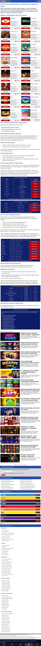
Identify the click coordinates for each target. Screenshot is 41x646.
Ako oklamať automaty (5, 601)
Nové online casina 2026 (5, 531)
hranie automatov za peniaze (22, 216)
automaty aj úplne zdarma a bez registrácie (26, 135)
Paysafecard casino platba (5, 619)
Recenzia (18, 28)
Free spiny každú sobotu (5, 554)
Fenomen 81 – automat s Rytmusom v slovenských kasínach (28, 428)
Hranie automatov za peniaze (8, 131)
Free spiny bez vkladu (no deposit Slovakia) (8, 548)
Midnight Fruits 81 (34, 97)
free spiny (19, 166)
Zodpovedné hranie (24, 638)
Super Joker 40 (34, 57)
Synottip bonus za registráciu (6, 583)
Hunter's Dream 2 (14, 31)
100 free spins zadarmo (5, 551)
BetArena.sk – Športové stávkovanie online (7, 487)
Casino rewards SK (4, 575)
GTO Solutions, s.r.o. (3, 642)
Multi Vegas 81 (13, 44)
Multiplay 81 (13, 18)
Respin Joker (33, 31)
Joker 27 (12, 110)
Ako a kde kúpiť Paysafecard (6, 618)
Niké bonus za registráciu (5, 590)
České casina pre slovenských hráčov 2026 (8, 534)
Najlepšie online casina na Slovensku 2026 (8, 539)
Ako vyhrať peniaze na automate (8, 318)
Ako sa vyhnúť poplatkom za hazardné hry (7, 613)
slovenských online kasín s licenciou (19, 222)
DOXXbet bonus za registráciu (6, 584)
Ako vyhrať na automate (5, 595)
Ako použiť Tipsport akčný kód (6, 631)
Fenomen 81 (13, 70)
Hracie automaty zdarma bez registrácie (9, 319)
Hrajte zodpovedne (22, 634)
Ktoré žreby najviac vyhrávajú (6, 621)
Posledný (25, 464)
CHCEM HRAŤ (5, 28)
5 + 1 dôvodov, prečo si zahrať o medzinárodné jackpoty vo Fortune (29, 372)
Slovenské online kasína (5, 530)
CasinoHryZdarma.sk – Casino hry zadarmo (7, 481)
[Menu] (40, 1)
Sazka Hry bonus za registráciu (6, 586)
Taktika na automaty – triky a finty (8, 323)
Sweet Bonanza (34, 110)
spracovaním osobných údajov (10, 473)
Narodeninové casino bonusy (6, 563)
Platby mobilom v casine (5, 615)
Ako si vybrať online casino (5, 536)
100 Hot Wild (33, 44)
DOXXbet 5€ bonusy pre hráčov (6, 630)
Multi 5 (12, 97)
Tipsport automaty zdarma (5, 604)
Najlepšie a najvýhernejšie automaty (8, 316)
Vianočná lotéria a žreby (5, 624)
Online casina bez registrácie (6, 540)
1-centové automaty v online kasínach (9, 326)
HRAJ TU (35, 181)
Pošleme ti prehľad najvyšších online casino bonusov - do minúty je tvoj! (15, 469)
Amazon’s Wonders (35, 83)
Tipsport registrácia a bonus (5, 627)
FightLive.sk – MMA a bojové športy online (26, 479)
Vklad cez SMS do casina (5, 616)
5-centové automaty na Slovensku (8, 322)
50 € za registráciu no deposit (6, 572)
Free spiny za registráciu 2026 (6, 545)
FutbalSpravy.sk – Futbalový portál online (26, 481)
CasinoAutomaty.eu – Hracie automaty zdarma (7, 484)
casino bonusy (26, 166)
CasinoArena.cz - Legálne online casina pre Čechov (27, 484)
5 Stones (32, 70)
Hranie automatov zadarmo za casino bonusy (12, 129)
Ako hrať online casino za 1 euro (6, 625)
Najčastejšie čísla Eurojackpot (6, 622)
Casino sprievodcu (8, 150)
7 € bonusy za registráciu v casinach (7, 566)
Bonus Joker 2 (34, 18)
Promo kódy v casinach (5, 560)
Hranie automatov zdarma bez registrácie (11, 127)
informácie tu (15, 635)
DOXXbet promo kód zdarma (6, 628)
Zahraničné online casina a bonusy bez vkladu (8, 533)
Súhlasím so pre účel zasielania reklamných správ (14, 473)
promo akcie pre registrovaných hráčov (28, 236)
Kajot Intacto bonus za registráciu (6, 587)
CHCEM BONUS (34, 241)
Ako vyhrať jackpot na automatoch (8, 325)
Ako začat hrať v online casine (6, 537)
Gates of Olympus (14, 57)
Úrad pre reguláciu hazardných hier (17, 638)
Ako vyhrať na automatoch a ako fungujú (9, 315)
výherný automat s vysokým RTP (31, 283)
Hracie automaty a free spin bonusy (8, 328)
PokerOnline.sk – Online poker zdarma (6, 479)
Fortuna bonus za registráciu (6, 580)
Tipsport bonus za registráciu (6, 581)
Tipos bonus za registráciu (5, 589)
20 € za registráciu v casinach (6, 569)
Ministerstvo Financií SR (8, 638)
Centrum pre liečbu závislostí (31, 638)
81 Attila (12, 83)
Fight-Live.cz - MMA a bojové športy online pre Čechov (27, 487)
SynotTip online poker (5, 607)
